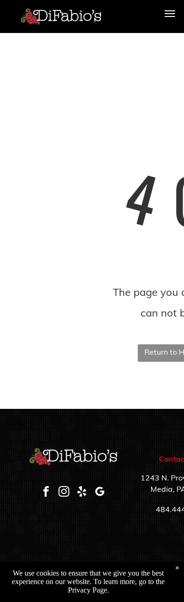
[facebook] (46, 492)
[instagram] (64, 492)
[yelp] (82, 492)
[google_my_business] (100, 492)
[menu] (169, 13)
